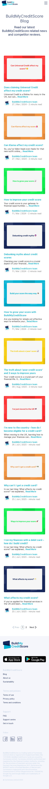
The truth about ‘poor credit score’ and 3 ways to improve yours (23, 371)
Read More (23, 97)
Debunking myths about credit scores (20, 256)
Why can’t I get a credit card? (20, 485)
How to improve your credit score (22, 199)
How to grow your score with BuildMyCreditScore (20, 314)
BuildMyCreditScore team (24, 102)
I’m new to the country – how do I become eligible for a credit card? (23, 429)
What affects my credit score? (21, 597)
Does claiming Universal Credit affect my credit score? (21, 89)
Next (32, 627)
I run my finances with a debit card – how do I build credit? (24, 542)
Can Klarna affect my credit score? (23, 145)
